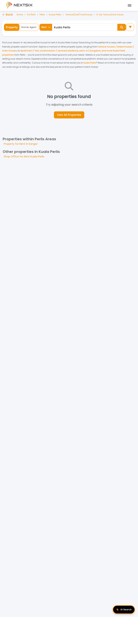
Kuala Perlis (55, 14)
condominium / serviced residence (59, 50)
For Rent (31, 14)
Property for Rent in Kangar (21, 144)
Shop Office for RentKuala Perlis (24, 156)
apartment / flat (29, 50)
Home (20, 14)
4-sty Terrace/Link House (109, 14)
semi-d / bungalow (90, 50)
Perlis (42, 14)
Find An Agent (28, 27)
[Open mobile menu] (129, 5)
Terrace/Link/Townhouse (78, 14)
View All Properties (69, 115)
